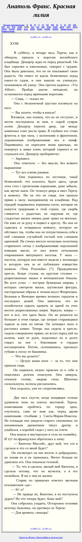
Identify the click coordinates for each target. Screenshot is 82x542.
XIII (74, 25)
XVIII (20, 27)
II (27, 25)
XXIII (55, 27)
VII (47, 25)
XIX (32, 27)
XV (8, 27)
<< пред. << (35, 36)
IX (57, 25)
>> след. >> (47, 36)
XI (65, 25)
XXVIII (12, 29)
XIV (3, 27)
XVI (13, 27)
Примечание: (67, 29)
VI (43, 25)
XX (37, 27)
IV (35, 25)
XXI (43, 27)
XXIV (62, 27)
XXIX (19, 29)
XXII (49, 27)
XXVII (4, 29)
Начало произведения (13, 25)
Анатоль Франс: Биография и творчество (41, 537)
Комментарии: (8, 31)
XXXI (32, 29)
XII (69, 25)
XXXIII (47, 29)
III (31, 25)
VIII (52, 25)
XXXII (39, 29)
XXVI (75, 27)
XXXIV (55, 29)
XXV (69, 27)
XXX (26, 29)
